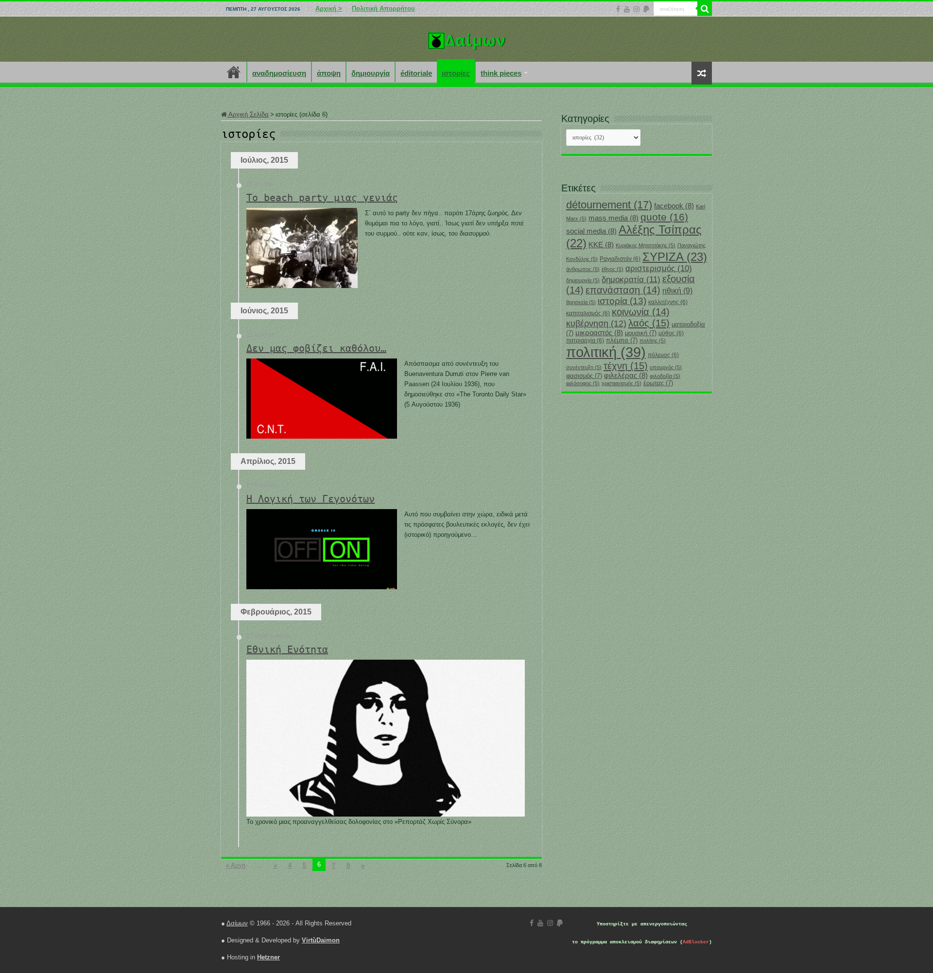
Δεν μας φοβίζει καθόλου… (316, 348)
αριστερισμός (658, 268)
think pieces (501, 73)
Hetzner (268, 957)
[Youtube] (627, 9)
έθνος (612, 269)
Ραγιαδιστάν (620, 259)
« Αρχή (235, 865)
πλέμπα (622, 340)
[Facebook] (618, 9)
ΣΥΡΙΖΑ (674, 256)
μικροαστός (599, 333)
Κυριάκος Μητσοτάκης (645, 245)
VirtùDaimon (321, 940)
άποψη (329, 73)
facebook (674, 206)
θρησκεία (581, 302)
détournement (609, 205)
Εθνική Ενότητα (287, 649)
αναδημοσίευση (279, 73)
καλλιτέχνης (668, 302)
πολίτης (652, 340)
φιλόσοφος (583, 383)
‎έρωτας (658, 383)
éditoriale (416, 73)
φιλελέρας (626, 375)
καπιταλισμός (588, 313)
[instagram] (636, 9)
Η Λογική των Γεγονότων (310, 499)
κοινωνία (641, 312)
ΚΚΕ (601, 245)
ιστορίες (456, 73)
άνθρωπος (583, 269)
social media (591, 231)
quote (664, 216)
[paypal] (646, 9)
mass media (613, 218)
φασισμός (584, 375)
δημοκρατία (631, 279)
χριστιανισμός (621, 383)
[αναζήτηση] (704, 8)
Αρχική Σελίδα (248, 114)
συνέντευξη (584, 367)
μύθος (671, 333)
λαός (649, 323)
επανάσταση (623, 290)
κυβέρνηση (596, 323)
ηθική (677, 291)
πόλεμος (663, 355)
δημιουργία (370, 73)
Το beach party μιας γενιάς (322, 198)
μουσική (641, 333)
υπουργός (666, 367)
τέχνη (626, 365)
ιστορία (622, 301)
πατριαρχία (585, 340)
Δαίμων (237, 923)
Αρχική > (328, 8)
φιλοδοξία (665, 376)
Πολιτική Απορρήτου (383, 8)
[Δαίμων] (466, 39)
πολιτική (606, 352)
